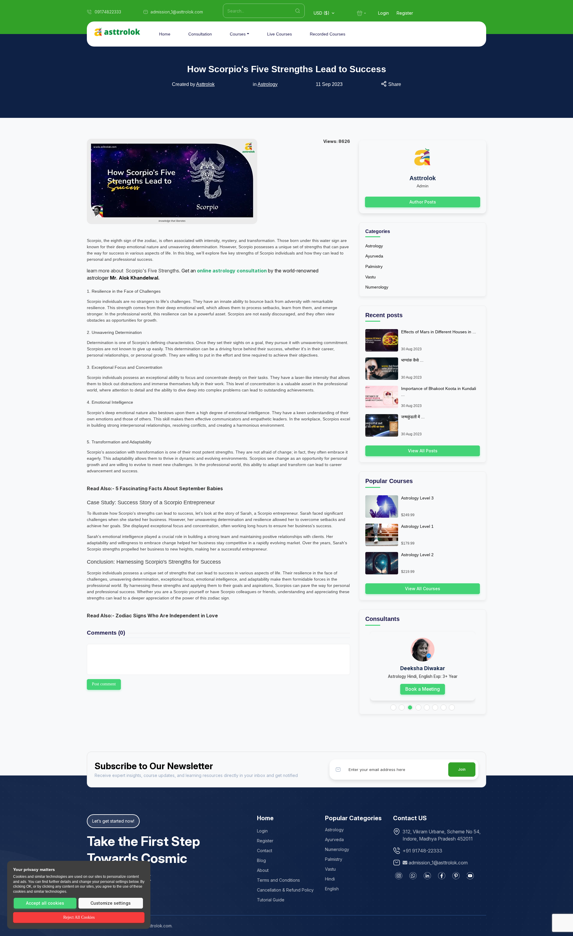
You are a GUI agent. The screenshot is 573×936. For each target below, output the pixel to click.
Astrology (268, 84)
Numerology (376, 287)
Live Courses (279, 34)
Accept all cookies (45, 903)
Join (462, 769)
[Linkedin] (427, 875)
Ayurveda (374, 256)
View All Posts (423, 450)
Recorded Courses (327, 34)
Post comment (104, 684)
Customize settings (110, 903)
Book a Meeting (422, 689)
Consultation (200, 34)
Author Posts (422, 201)
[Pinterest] (456, 875)
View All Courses (422, 588)
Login (383, 13)
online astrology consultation (232, 271)
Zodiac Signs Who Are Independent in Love (166, 616)
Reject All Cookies (79, 917)
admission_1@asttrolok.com (438, 863)
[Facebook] (441, 875)
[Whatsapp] (413, 875)
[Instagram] (398, 875)
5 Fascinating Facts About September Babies (169, 488)
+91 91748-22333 (422, 851)
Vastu (370, 277)
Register (405, 13)
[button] (393, 707)
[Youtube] (470, 875)
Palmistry (374, 266)
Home (164, 34)
